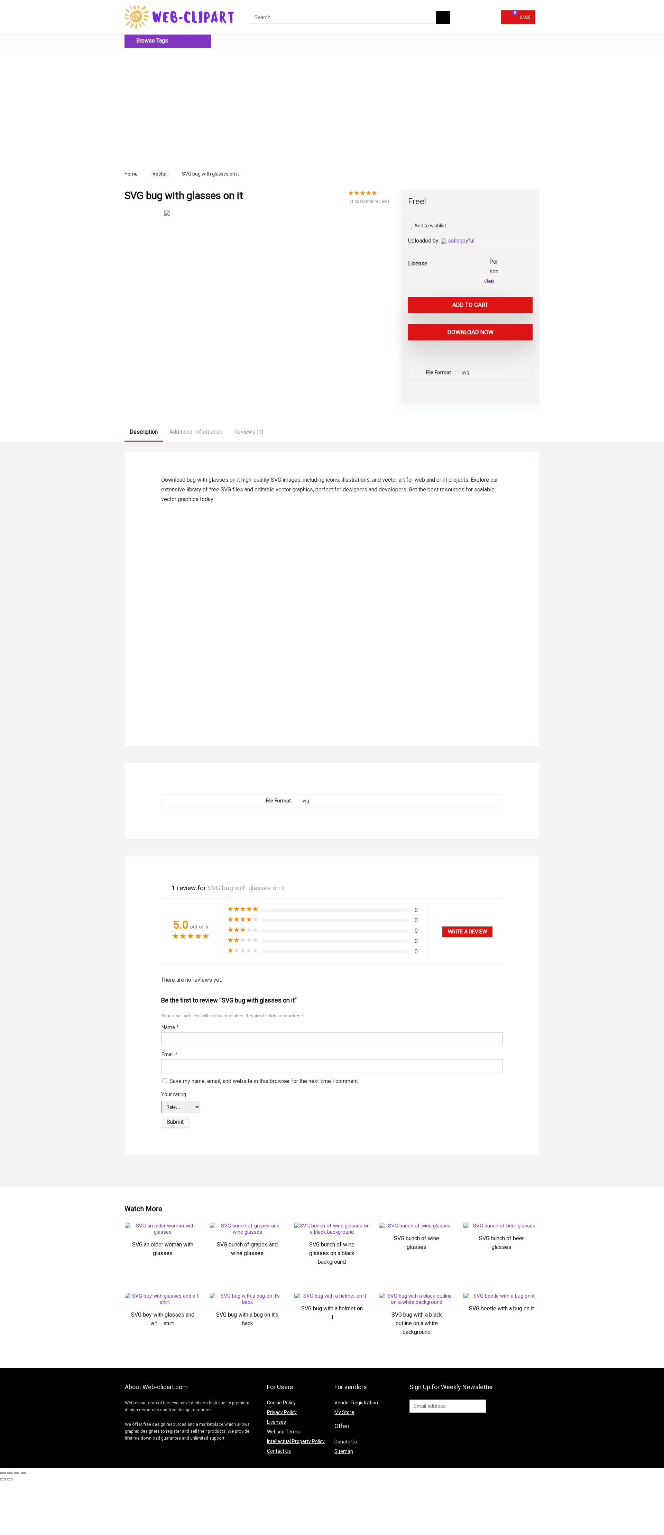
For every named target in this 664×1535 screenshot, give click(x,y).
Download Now (471, 332)
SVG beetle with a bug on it (501, 1308)
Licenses (276, 1422)
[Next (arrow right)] (9, 1479)
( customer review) (369, 201)
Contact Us (279, 1451)
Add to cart (470, 304)
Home (131, 174)
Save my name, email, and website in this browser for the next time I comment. (264, 1081)
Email (169, 1054)
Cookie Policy (281, 1402)
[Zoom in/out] (23, 1473)
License (417, 263)
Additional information (195, 432)
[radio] (494, 262)
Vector (160, 174)
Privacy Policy (282, 1412)
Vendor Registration (356, 1402)
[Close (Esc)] (3, 1473)
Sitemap (343, 1451)
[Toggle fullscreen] (16, 1473)
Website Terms (283, 1431)
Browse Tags (151, 40)
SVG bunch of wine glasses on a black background (331, 1253)
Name (170, 1027)
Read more (162, 1275)
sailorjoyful (461, 240)
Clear (489, 281)
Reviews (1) (248, 432)
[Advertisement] (182, 101)
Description (144, 432)
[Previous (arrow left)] (3, 1479)
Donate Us (345, 1441)
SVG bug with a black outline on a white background (416, 1323)
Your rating (173, 1094)
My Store (344, 1412)
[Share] (9, 1473)
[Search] (443, 17)
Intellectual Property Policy (296, 1441)
